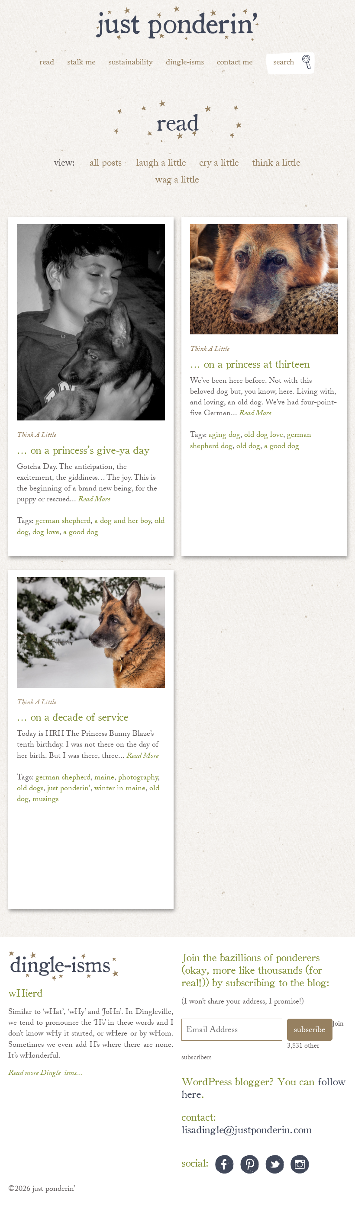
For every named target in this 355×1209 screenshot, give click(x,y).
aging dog (224, 436)
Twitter (274, 1164)
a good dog (80, 533)
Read (46, 61)
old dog (248, 447)
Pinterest (249, 1164)
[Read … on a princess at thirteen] (264, 279)
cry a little (219, 164)
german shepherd (63, 522)
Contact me (234, 61)
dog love (45, 533)
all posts (106, 164)
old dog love (263, 436)
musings (45, 800)
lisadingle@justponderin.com (246, 1128)
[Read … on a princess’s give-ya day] (91, 322)
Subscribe (310, 1030)
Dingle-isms (185, 61)
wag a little (177, 181)
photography (138, 778)
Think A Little (36, 436)
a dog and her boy (122, 522)
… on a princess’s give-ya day (83, 449)
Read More (94, 500)
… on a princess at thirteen (250, 363)
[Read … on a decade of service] (91, 632)
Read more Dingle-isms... (45, 1074)
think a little (276, 164)
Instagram (299, 1164)
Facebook (224, 1164)
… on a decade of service (72, 716)
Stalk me (81, 61)
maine (104, 778)
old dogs (30, 789)
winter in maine (119, 789)
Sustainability (130, 61)
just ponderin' (68, 789)
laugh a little (161, 164)
